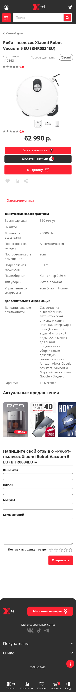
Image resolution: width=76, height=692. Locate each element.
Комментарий (13, 515)
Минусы (9, 500)
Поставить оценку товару (27, 549)
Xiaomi (66, 57)
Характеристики (20, 200)
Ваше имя (10, 470)
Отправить (61, 560)
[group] (38, 95)
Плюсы (8, 485)
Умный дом (14, 33)
